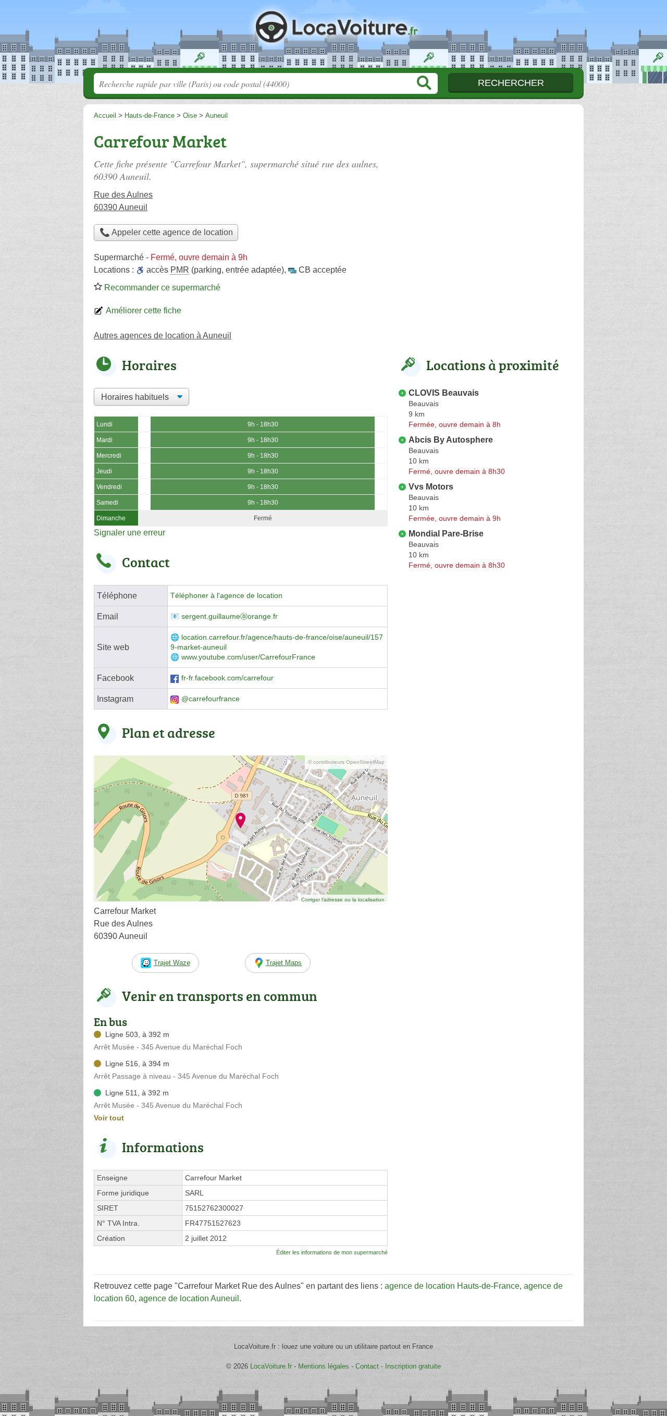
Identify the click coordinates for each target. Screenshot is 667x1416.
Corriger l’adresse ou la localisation (343, 899)
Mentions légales (323, 1366)
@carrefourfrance (210, 699)
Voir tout (109, 1118)
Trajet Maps (284, 963)
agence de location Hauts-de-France (452, 1285)
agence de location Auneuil (189, 1298)
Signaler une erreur (129, 532)
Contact (367, 1366)
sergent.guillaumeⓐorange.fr (229, 616)
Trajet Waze (172, 963)
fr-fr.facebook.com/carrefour (227, 678)
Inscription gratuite (413, 1366)
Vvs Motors (431, 486)
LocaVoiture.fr (333, 37)
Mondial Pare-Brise (446, 533)
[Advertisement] (485, 201)
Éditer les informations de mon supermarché (332, 1252)
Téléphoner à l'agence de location (226, 596)
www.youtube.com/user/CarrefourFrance (248, 657)
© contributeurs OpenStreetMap (346, 762)
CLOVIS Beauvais (444, 392)
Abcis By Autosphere (451, 439)
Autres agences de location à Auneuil (162, 335)
